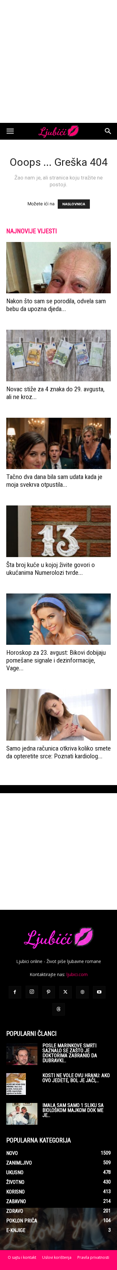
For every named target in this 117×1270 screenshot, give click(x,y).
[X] (65, 992)
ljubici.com (77, 974)
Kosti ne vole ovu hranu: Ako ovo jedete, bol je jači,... (76, 1077)
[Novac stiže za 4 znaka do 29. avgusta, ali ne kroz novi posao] (58, 355)
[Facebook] (15, 992)
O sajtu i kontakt (22, 1257)
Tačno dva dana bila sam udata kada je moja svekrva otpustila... (54, 480)
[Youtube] (99, 992)
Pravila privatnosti (93, 1257)
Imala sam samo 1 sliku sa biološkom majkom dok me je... (73, 1110)
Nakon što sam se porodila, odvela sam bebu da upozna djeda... (56, 305)
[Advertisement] (58, 61)
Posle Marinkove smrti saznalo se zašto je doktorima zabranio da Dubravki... (69, 1053)
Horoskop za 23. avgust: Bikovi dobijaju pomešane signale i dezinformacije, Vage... (56, 660)
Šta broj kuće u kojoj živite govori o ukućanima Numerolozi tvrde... (50, 568)
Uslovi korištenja (56, 1257)
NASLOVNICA (73, 204)
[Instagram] (32, 992)
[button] (10, 131)
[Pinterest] (48, 992)
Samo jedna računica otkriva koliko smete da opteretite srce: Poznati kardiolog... (58, 752)
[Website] (82, 992)
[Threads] (58, 1009)
